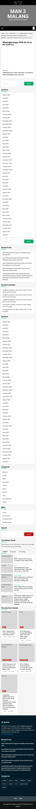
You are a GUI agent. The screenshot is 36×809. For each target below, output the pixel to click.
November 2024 (7, 124)
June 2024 (6, 140)
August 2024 (6, 134)
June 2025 (6, 104)
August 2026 (6, 95)
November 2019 (7, 225)
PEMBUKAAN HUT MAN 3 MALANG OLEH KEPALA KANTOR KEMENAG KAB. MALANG (18, 73)
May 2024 (5, 143)
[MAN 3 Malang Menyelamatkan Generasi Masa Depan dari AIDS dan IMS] (7, 585)
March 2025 (6, 111)
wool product (6, 304)
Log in (4, 512)
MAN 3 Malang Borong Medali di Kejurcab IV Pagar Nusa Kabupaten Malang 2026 (17, 264)
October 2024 (7, 127)
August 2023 (6, 173)
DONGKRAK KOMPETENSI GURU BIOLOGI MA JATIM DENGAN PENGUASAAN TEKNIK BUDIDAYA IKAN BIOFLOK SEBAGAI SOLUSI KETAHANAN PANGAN (17, 276)
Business (5, 472)
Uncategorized (7, 498)
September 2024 (7, 130)
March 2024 (6, 150)
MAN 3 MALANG (18, 13)
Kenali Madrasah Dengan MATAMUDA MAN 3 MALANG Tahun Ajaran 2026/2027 (16, 259)
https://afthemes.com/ (7, 734)
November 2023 (7, 163)
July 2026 (5, 98)
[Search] (34, 28)
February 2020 (7, 218)
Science (5, 485)
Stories (5, 492)
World (4, 502)
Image (20, 4)
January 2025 (6, 117)
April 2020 (6, 212)
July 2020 (5, 202)
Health (5, 475)
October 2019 (7, 228)
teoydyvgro (6, 309)
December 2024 (7, 121)
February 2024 (7, 153)
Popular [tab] (13, 552)
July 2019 (5, 235)
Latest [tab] (4, 552)
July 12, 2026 (11, 671)
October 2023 (7, 166)
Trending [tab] (21, 552)
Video (15, 4)
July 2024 (5, 137)
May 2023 (5, 182)
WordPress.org (7, 522)
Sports (4, 488)
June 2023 (6, 179)
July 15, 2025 (28, 671)
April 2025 (6, 108)
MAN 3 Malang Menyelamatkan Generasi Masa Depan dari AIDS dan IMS (16, 269)
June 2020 (6, 205)
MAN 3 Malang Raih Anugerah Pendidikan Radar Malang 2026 (16, 253)
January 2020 (6, 222)
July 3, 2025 (10, 711)
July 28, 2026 (28, 640)
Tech (4, 495)
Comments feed (7, 519)
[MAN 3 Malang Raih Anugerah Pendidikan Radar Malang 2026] (6, 556)
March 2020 (6, 215)
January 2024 (6, 156)
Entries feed (6, 515)
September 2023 (7, 169)
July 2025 (5, 101)
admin (5, 636)
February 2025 (7, 114)
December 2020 (7, 199)
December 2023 (7, 160)
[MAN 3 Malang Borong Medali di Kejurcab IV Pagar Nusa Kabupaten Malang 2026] (7, 576)
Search (4, 528)
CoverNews (25, 804)
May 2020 (5, 208)
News (4, 478)
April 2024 (6, 147)
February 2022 (7, 189)
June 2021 (6, 195)
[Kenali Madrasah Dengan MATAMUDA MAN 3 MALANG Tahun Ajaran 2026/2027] (3, 565)
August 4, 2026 (11, 636)
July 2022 (5, 186)
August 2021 (6, 192)
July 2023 (5, 176)
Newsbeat (6, 482)
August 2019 (6, 231)
